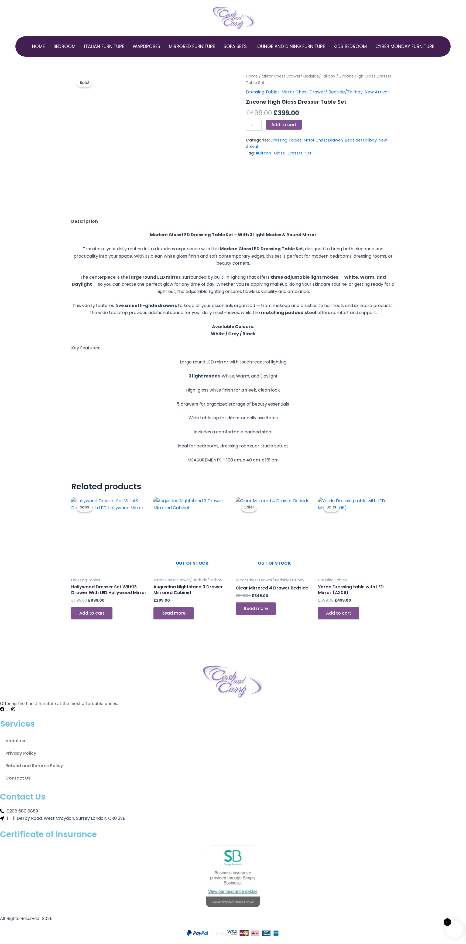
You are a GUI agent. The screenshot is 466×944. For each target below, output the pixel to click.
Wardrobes (146, 46)
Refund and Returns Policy (34, 766)
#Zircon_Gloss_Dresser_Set (283, 153)
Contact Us (17, 778)
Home (38, 46)
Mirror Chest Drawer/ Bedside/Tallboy (298, 76)
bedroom (64, 46)
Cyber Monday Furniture (404, 46)
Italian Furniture (104, 46)
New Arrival (377, 92)
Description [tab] (84, 221)
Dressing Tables (263, 92)
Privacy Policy (20, 753)
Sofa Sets (235, 46)
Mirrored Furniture (192, 46)
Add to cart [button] (91, 613)
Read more (174, 613)
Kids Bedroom (350, 46)
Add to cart (283, 125)
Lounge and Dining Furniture (290, 46)
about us (15, 741)
